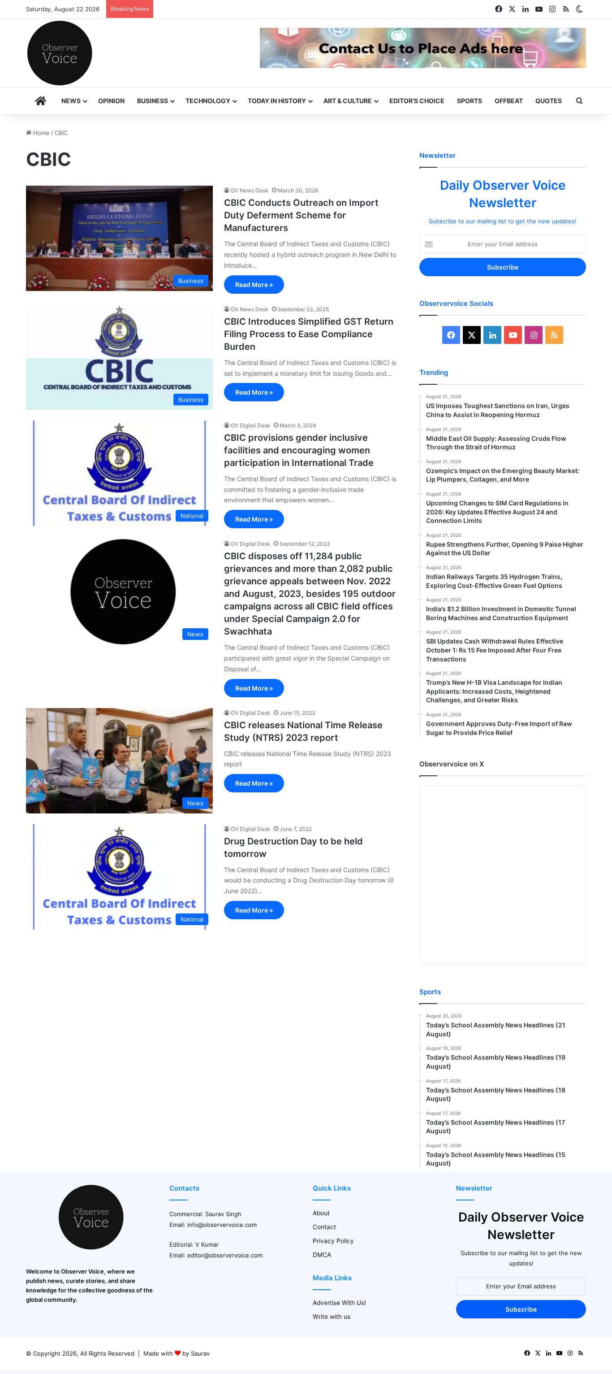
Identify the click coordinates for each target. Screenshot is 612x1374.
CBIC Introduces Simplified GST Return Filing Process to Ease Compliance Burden (308, 334)
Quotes (548, 100)
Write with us (331, 1316)
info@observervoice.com (222, 1224)
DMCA (322, 1254)
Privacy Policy (333, 1240)
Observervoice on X (451, 764)
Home (40, 132)
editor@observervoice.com (225, 1255)
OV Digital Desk (250, 425)
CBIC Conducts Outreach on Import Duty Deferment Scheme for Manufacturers (301, 215)
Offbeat (509, 100)
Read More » (254, 284)
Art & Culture (347, 100)
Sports (469, 100)
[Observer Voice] (59, 53)
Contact (324, 1227)
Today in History (277, 100)
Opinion (111, 100)
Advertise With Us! (339, 1302)
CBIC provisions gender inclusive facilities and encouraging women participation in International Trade (299, 450)
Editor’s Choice (416, 100)
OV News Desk (249, 190)
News (71, 100)
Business (152, 100)
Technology (207, 100)
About (321, 1213)
